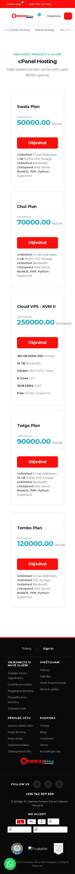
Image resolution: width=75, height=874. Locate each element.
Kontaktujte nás (50, 751)
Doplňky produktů (20, 684)
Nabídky (45, 676)
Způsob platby (49, 689)
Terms (44, 744)
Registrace (54, 15)
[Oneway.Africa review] (17, 849)
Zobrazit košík (17, 708)
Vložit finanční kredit (53, 682)
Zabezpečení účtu (19, 751)
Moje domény (17, 732)
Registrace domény (20, 690)
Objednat (37, 143)
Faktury (45, 669)
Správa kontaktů (18, 744)
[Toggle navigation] (7, 16)
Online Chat (13, 4)
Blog (43, 732)
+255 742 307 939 (39, 4)
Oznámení (47, 738)
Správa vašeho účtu (20, 725)
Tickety (27, 648)
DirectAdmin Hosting (16, 29)
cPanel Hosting (44, 29)
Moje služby (15, 738)
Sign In (48, 648)
